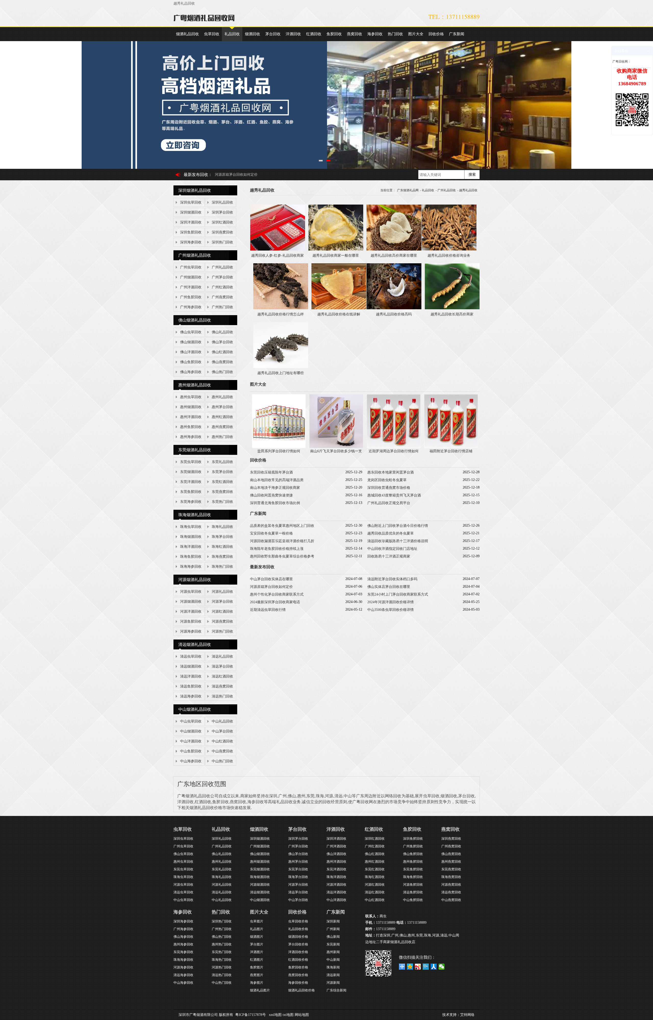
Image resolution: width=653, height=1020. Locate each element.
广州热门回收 (222, 307)
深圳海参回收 (191, 242)
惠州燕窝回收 (222, 427)
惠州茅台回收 (222, 407)
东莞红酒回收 (222, 482)
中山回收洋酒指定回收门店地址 (392, 549)
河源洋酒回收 (191, 611)
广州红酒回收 (222, 287)
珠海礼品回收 (222, 527)
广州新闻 (333, 929)
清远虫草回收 (191, 656)
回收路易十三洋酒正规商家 (388, 556)
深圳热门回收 (222, 242)
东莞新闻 (333, 944)
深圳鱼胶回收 (191, 232)
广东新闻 (456, 34)
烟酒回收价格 (298, 937)
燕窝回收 (354, 34)
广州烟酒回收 (191, 277)
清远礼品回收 (222, 656)
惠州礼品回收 (222, 397)
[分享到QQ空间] (410, 967)
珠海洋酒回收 (191, 547)
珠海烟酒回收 (191, 537)
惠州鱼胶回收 (191, 427)
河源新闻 (333, 983)
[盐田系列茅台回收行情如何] (279, 447)
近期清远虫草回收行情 (268, 610)
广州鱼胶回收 (191, 297)
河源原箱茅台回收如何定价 (271, 587)
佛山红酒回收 (222, 352)
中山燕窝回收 (222, 751)
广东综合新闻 (336, 990)
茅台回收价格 (298, 944)
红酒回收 (313, 34)
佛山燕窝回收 (222, 362)
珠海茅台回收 (222, 537)
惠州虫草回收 (191, 397)
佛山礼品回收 (222, 332)
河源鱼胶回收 (191, 621)
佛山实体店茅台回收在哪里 (236, 174)
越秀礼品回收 (468, 190)
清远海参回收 (191, 696)
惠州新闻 (333, 952)
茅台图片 (256, 944)
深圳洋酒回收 (191, 222)
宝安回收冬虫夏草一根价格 (271, 533)
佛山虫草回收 (191, 332)
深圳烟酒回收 (191, 212)
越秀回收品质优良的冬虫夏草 (390, 533)
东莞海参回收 (191, 502)
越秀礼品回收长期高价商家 (452, 314)
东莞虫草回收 (191, 462)
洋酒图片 (256, 952)
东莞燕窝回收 (222, 492)
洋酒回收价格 (298, 952)
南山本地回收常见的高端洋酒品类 (277, 480)
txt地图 (288, 1015)
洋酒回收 (293, 34)
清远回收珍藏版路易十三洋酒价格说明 (397, 541)
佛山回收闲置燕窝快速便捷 (271, 495)
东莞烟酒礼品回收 (194, 450)
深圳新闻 (333, 921)
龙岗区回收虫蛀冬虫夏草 (387, 480)
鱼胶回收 (334, 34)
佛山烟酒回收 (191, 342)
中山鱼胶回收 (191, 751)
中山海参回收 (191, 761)
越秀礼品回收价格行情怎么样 (280, 314)
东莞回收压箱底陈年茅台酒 (271, 472)
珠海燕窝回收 (222, 557)
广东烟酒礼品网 (408, 190)
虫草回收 (211, 34)
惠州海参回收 (191, 437)
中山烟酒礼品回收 (194, 709)
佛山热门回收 (222, 372)
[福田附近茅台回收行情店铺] (451, 447)
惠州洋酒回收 (191, 417)
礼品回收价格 (298, 929)
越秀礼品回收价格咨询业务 (449, 255)
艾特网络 (467, 1015)
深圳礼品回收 (222, 202)
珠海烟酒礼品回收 (194, 515)
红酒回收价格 (298, 960)
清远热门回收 (222, 696)
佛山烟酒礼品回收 (194, 320)
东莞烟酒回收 (191, 472)
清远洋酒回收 (191, 676)
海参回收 (375, 34)
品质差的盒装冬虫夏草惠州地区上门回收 (282, 526)
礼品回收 (232, 34)
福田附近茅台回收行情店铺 (451, 451)
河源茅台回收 (222, 601)
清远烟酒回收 (191, 666)
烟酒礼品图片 (260, 990)
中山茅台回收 (222, 731)
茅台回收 (273, 34)
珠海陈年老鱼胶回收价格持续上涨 (277, 549)
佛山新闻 (333, 937)
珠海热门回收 (222, 566)
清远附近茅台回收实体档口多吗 (392, 579)
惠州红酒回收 (222, 417)
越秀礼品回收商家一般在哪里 (335, 255)
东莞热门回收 (222, 502)
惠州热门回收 (222, 437)
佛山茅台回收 (222, 342)
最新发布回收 (196, 174)
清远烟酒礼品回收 (194, 644)
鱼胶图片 (256, 967)
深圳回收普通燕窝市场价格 (388, 488)
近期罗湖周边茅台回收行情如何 (394, 451)
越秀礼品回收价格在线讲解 (338, 314)
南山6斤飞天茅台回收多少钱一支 (336, 451)
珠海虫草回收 (191, 527)
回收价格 (436, 34)
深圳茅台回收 (222, 212)
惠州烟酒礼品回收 (194, 385)
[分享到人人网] (434, 967)
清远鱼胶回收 (191, 686)
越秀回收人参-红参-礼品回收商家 (277, 255)
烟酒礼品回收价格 (301, 990)
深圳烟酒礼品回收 (194, 190)
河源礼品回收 (222, 592)
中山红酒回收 (222, 741)
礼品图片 (256, 929)
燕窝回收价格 (298, 975)
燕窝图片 (256, 975)
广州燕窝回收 (222, 297)
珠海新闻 (333, 967)
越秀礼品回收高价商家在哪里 (394, 255)
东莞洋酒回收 (191, 482)
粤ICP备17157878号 (250, 1015)
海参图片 (256, 983)
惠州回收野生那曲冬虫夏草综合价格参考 (282, 556)
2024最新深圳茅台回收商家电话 (275, 602)
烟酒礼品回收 (187, 34)
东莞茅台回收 (222, 472)
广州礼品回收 (222, 267)
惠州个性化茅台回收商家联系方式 (277, 594)
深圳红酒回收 (222, 222)
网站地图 (302, 1015)
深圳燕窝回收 (222, 232)
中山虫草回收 (191, 721)
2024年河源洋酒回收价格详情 (390, 602)
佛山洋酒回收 (191, 352)
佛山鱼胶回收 (191, 362)
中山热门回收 (222, 761)
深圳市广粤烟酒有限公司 (198, 1015)
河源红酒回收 (222, 611)
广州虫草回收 (191, 267)
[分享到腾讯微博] (426, 967)
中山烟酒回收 (191, 731)
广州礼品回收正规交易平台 (388, 503)
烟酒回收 (252, 34)
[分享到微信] (441, 967)
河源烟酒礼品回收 (194, 579)
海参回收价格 (298, 983)
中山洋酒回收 (191, 741)
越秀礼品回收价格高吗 (394, 314)
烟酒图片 (256, 937)
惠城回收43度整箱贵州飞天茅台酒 (394, 495)
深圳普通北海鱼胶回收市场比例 (275, 503)
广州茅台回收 (222, 277)
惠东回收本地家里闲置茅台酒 (390, 472)
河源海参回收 (191, 631)
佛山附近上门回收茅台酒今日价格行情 (397, 526)
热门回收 (395, 34)
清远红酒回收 (222, 676)
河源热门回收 (222, 631)
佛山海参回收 (191, 372)
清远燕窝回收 (222, 686)
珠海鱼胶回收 (191, 557)
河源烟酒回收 (191, 601)
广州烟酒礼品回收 (194, 255)
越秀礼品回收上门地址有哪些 (280, 373)
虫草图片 (256, 921)
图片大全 (415, 34)
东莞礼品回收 (222, 462)
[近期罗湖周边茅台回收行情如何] (393, 447)
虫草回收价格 (298, 921)
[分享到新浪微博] (418, 967)
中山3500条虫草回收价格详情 (390, 610)
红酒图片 (256, 960)
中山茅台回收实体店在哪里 (271, 579)
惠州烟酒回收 (191, 407)
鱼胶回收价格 (298, 967)
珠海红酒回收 (222, 547)
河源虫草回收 (191, 592)
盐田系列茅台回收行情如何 (278, 451)
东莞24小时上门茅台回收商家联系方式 (397, 594)
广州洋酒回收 (191, 287)
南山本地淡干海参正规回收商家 (275, 488)
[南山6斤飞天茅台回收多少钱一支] (336, 447)
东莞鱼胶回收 (191, 492)
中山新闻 (333, 960)
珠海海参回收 (191, 566)
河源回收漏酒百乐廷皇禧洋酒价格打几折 (282, 541)
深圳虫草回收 (191, 202)
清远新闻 (333, 975)
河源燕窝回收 (222, 621)
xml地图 (275, 1015)
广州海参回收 (191, 307)
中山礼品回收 (222, 721)
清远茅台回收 (222, 666)
